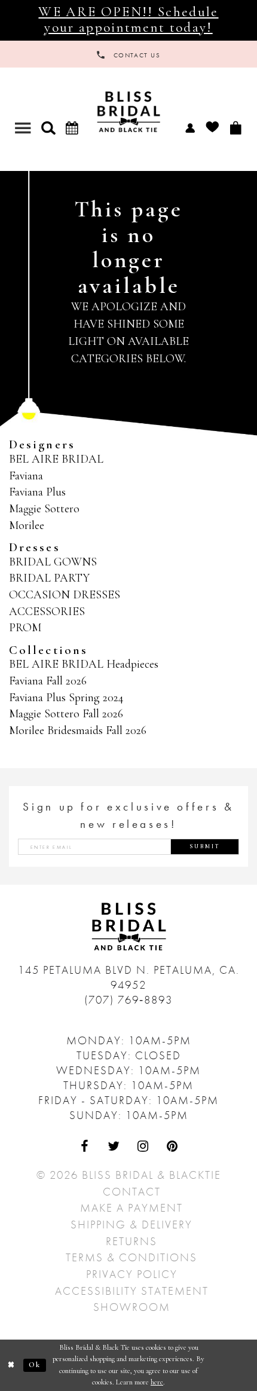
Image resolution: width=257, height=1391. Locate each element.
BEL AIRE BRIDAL (56, 459)
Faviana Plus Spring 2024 (66, 697)
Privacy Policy (132, 1274)
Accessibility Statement (132, 1290)
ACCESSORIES (47, 611)
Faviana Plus (37, 492)
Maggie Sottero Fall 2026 (66, 714)
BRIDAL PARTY (49, 578)
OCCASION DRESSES (64, 595)
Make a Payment (131, 1207)
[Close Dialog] (11, 1365)
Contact (132, 1191)
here (157, 1382)
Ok (35, 1364)
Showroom (131, 1307)
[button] (48, 127)
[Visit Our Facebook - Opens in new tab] (84, 1146)
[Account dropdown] (190, 127)
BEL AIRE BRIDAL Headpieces (83, 664)
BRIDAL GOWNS (53, 562)
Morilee (26, 525)
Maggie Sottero (44, 509)
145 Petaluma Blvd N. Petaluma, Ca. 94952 (129, 977)
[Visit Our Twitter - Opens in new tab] (114, 1146)
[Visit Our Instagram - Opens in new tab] (143, 1146)
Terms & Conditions (131, 1257)
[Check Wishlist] (212, 127)
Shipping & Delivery (131, 1224)
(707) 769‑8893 (128, 999)
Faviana (26, 476)
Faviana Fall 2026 (48, 681)
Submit (205, 846)
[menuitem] (190, 127)
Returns (131, 1241)
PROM (25, 627)
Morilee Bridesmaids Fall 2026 (77, 730)
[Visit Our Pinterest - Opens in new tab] (172, 1146)
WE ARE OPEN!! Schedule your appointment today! (128, 20)
